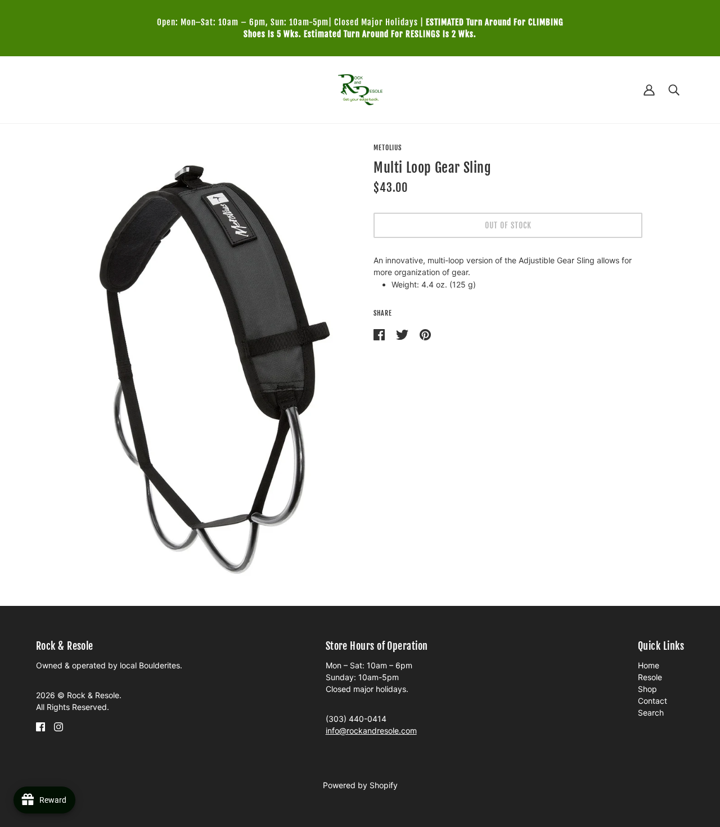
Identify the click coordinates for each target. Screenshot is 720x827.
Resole (650, 677)
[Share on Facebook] (380, 334)
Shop (647, 689)
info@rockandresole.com (371, 730)
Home (648, 665)
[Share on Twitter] (403, 334)
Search (651, 712)
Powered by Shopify (360, 785)
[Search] (674, 90)
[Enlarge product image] (212, 367)
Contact (652, 700)
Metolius (388, 147)
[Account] (649, 90)
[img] (41, 725)
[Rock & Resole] (360, 88)
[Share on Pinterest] (425, 334)
